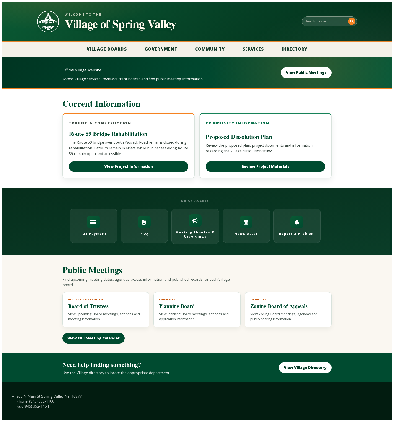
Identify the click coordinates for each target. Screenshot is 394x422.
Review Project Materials (265, 166)
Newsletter (246, 233)
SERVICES (253, 49)
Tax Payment (93, 233)
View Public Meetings (306, 72)
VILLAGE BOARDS (107, 49)
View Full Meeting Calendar (93, 338)
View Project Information (128, 166)
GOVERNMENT (161, 49)
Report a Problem (297, 233)
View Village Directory (305, 367)
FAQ (144, 233)
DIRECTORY (295, 49)
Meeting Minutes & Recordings (195, 234)
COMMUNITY (210, 49)
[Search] (351, 21)
